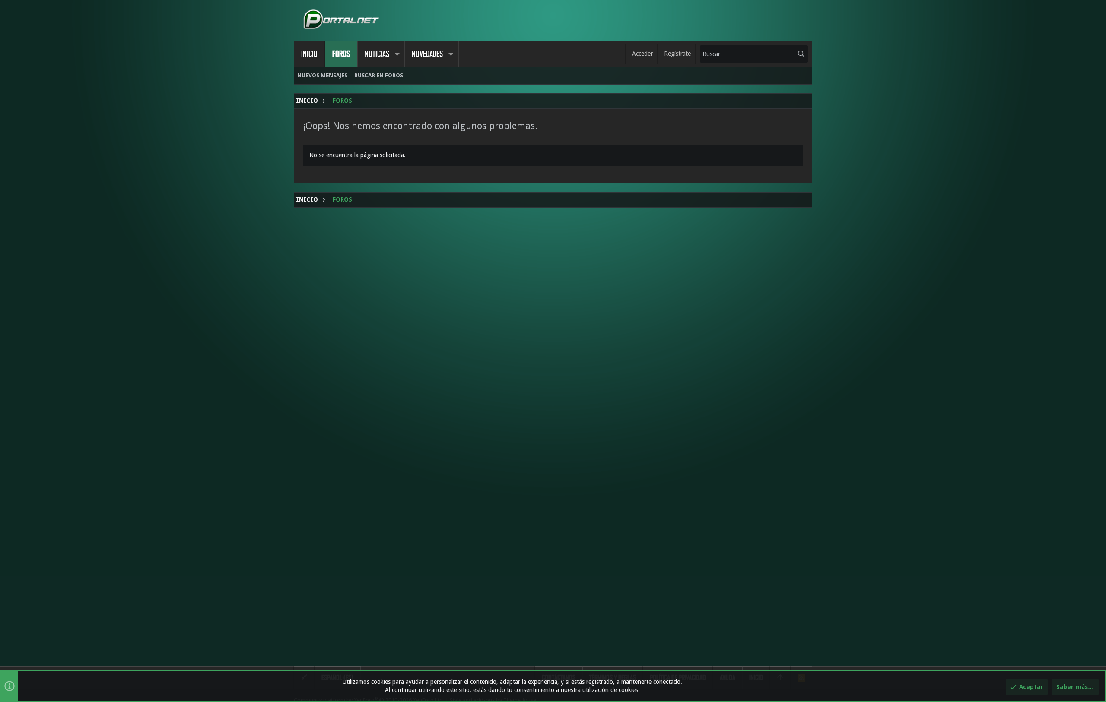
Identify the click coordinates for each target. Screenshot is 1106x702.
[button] (397, 54)
